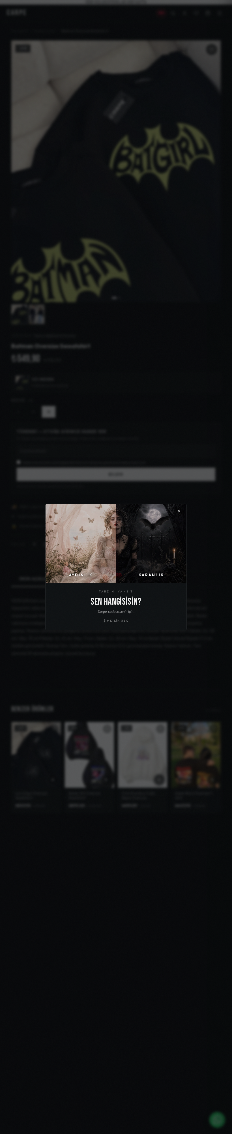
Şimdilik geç (116, 620)
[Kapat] (179, 511)
